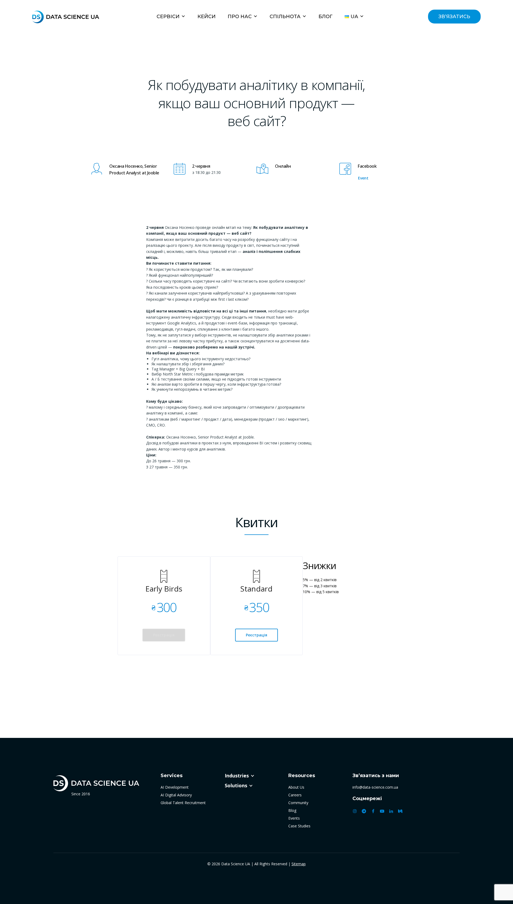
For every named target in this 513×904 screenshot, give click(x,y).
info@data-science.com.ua (375, 787)
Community (298, 802)
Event (363, 178)
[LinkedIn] (391, 811)
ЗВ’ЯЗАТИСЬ (454, 16)
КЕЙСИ (206, 16)
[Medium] (400, 811)
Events (294, 818)
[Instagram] (354, 811)
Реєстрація (163, 634)
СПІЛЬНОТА (285, 16)
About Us (296, 787)
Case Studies (299, 825)
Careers (295, 794)
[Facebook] (373, 811)
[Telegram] (364, 811)
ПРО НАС (240, 16)
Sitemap (299, 863)
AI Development (175, 787)
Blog (292, 810)
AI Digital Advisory (176, 794)
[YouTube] (382, 811)
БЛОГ (325, 16)
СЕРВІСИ (168, 16)
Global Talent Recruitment (183, 802)
